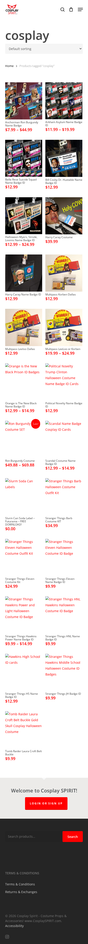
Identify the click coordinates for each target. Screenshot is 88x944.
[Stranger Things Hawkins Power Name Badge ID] (23, 614)
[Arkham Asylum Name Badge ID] (63, 100)
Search (72, 837)
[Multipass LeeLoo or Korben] (63, 327)
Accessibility (14, 926)
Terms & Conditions (20, 884)
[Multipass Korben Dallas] (63, 273)
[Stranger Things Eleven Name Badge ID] (63, 557)
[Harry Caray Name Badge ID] (23, 273)
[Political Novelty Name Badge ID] (63, 381)
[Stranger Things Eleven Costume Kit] (23, 557)
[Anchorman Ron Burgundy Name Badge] (23, 100)
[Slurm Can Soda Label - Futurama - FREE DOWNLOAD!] (23, 496)
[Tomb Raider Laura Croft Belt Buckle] (23, 729)
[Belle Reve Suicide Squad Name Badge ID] (23, 158)
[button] (80, 9)
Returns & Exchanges (21, 892)
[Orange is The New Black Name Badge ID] (23, 381)
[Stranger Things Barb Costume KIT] (63, 496)
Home (9, 66)
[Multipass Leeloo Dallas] (23, 327)
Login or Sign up (46, 803)
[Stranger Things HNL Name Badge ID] (63, 614)
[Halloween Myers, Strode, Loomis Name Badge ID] (23, 215)
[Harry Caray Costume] (63, 215)
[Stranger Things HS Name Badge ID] (23, 672)
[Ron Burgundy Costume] (23, 439)
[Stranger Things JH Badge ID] (63, 672)
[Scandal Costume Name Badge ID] (63, 439)
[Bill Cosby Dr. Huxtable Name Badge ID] (63, 158)
